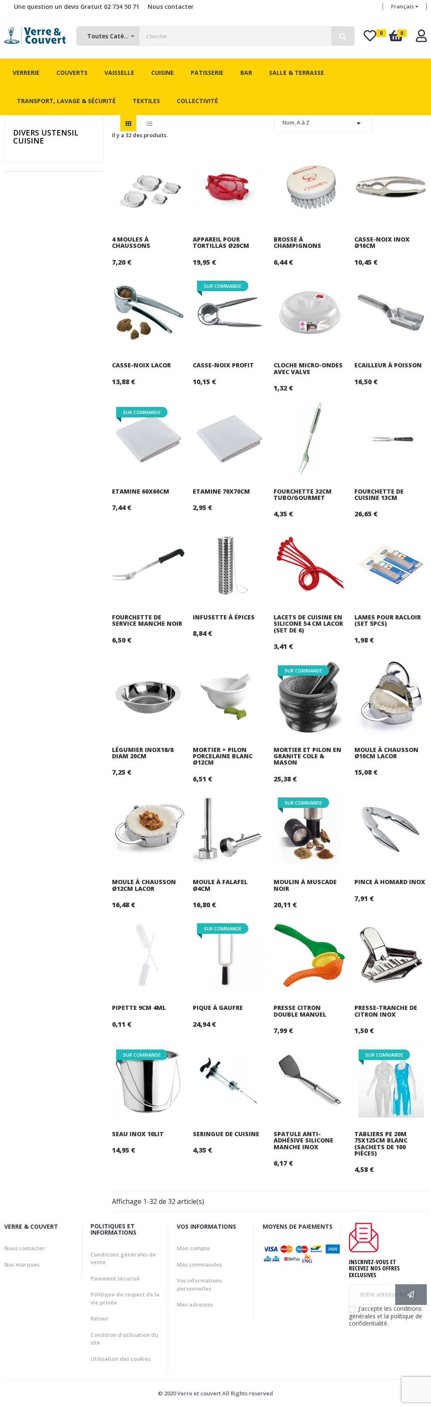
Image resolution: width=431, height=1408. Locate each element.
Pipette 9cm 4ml (139, 1007)
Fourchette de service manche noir (147, 620)
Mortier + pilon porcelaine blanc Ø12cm (223, 756)
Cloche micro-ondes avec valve (308, 368)
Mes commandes (199, 1264)
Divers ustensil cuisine (45, 137)
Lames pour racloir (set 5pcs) (387, 620)
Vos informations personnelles (199, 1284)
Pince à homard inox (389, 882)
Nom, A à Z (323, 123)
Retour (99, 1318)
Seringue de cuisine (226, 1134)
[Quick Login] (421, 38)
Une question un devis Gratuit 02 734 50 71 (76, 7)
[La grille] (128, 123)
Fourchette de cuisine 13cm (379, 494)
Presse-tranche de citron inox (385, 1010)
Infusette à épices (224, 617)
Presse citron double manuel (300, 1010)
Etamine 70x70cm (221, 491)
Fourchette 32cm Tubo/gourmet (303, 494)
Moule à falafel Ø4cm (220, 885)
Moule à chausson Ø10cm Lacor (386, 753)
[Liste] (149, 123)
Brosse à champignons (297, 242)
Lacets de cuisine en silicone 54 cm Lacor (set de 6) (308, 623)
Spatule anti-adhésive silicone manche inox (303, 1140)
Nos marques (22, 1264)
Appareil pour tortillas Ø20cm (221, 242)
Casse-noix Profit (223, 365)
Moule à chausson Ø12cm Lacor (144, 885)
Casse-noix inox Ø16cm (382, 242)
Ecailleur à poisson (388, 365)
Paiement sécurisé (115, 1278)
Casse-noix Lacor (141, 365)
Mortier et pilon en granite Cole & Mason (307, 756)
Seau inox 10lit (138, 1134)
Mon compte (193, 1248)
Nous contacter (171, 7)
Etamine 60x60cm (140, 491)
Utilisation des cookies (120, 1359)
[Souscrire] (411, 1294)
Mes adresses (195, 1304)
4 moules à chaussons (131, 242)
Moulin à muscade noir (305, 885)
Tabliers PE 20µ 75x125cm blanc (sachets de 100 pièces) (380, 1144)
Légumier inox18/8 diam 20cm (142, 753)
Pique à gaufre (218, 1007)
